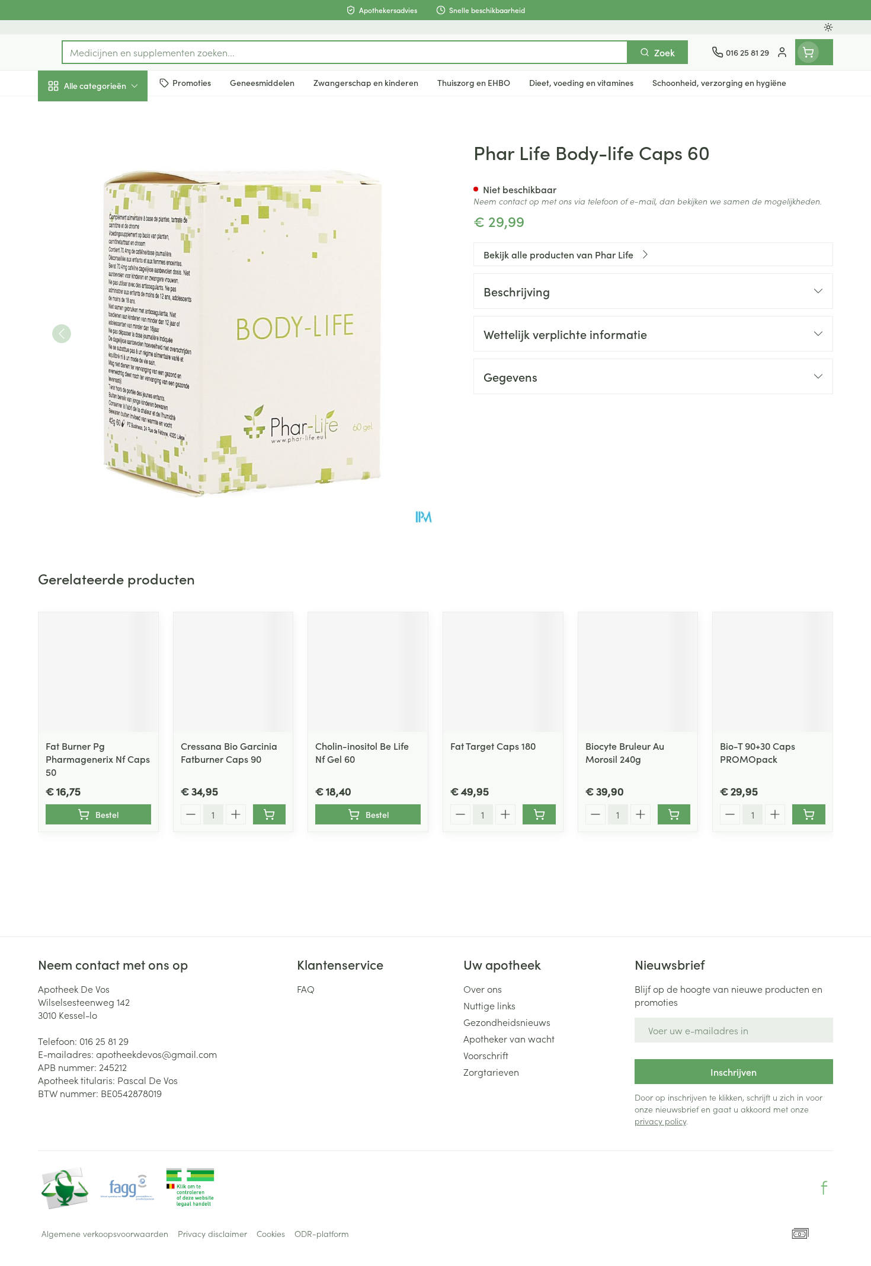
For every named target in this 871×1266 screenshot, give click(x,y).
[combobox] (345, 52)
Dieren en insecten (113, 373)
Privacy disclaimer (212, 1233)
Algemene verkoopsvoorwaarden (104, 1233)
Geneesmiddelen (113, 406)
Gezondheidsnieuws (506, 1021)
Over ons (482, 988)
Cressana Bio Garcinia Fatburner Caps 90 (229, 752)
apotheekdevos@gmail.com (156, 1053)
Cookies (271, 1233)
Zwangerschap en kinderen (113, 235)
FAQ (306, 988)
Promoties (69, 113)
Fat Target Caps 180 (493, 745)
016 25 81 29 (104, 1040)
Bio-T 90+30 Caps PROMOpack (757, 752)
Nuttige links (489, 1005)
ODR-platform (321, 1233)
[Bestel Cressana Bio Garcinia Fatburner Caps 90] (269, 814)
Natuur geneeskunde (113, 306)
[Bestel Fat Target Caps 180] (539, 814)
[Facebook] (824, 1188)
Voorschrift (485, 1055)
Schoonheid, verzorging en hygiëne (113, 150)
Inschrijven (733, 1071)
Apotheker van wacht (509, 1038)
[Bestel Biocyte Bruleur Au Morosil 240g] (674, 814)
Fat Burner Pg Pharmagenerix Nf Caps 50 (98, 758)
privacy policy (660, 1121)
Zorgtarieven (491, 1071)
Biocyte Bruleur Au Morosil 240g (624, 752)
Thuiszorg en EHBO (113, 340)
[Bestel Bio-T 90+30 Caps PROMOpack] (808, 814)
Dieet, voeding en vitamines (113, 192)
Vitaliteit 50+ (113, 273)
